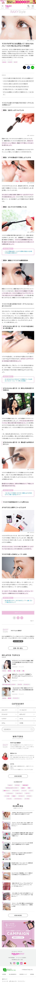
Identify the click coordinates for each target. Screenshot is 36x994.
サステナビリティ (21, 981)
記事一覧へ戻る (18, 648)
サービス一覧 (5, 981)
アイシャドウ (15, 790)
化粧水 (13, 796)
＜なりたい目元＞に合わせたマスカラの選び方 (15, 84)
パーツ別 (7, 796)
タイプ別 (27, 798)
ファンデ (9, 798)
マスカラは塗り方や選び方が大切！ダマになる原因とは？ (18, 78)
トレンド (24, 790)
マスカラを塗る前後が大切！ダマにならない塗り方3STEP (18, 81)
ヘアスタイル (9, 793)
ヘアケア (4, 718)
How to (4, 62)
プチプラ (20, 684)
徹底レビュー (6, 790)
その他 (21, 723)
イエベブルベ (19, 793)
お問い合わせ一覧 (12, 981)
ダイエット (21, 796)
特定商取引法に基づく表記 (17, 959)
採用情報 (32, 974)
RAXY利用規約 (12, 957)
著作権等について (23, 974)
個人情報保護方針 (12, 974)
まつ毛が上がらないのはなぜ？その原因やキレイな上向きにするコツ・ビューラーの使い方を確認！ (18, 380)
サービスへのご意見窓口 (21, 957)
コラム (3, 723)
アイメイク (9, 60)
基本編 (9, 670)
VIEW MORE (18, 776)
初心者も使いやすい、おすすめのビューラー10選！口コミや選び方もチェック (18, 601)
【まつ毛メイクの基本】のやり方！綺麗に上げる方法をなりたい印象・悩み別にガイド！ (18, 493)
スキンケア (4, 710)
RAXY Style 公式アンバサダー (9, 684)
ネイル (21, 718)
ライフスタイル (18, 798)
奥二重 (18, 670)
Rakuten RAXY (8, 7)
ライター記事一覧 (18, 641)
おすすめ (17, 785)
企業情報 (4, 974)
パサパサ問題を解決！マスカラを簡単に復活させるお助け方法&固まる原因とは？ (18, 252)
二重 (23, 670)
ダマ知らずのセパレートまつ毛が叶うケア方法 (15, 89)
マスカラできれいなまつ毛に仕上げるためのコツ (16, 86)
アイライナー (27, 684)
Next (31, 620)
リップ (31, 790)
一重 (14, 670)
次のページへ (18, 613)
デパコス (29, 796)
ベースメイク (23, 710)
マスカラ (10, 62)
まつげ (15, 62)
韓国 (29, 788)
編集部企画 (25, 785)
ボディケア (22, 714)
